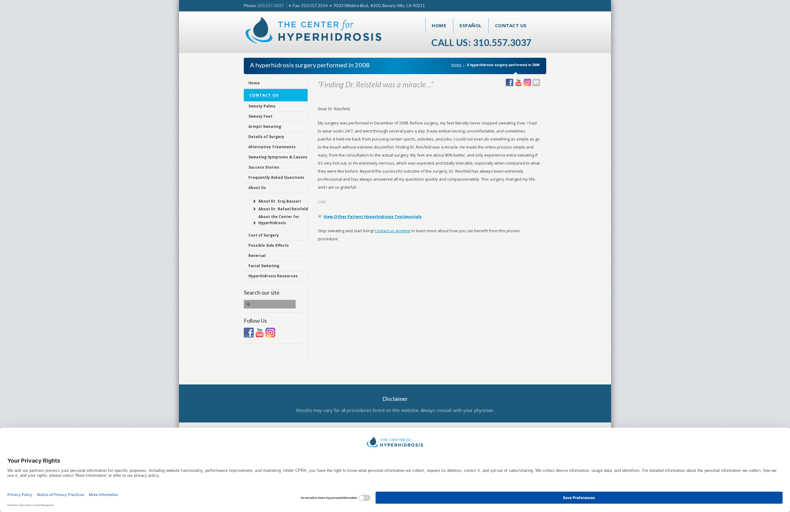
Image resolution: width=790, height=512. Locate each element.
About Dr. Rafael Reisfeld (283, 209)
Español (470, 25)
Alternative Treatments (272, 146)
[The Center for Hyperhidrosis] (314, 32)
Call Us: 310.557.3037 (481, 42)
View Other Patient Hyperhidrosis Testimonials (372, 216)
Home (439, 25)
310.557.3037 (270, 5)
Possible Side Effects (268, 245)
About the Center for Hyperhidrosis (278, 219)
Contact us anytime (392, 230)
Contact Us (511, 25)
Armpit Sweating (264, 126)
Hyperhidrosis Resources (273, 276)
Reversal (257, 255)
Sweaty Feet (260, 116)
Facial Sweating (263, 265)
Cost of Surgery (263, 235)
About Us (257, 187)
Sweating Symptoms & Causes (277, 157)
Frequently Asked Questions (276, 177)
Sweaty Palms (262, 106)
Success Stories (263, 167)
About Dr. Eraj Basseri (279, 201)
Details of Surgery (266, 136)
